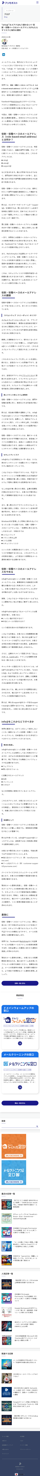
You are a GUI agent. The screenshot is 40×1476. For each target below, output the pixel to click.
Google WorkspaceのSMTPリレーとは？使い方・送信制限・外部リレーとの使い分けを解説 (26, 1310)
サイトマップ (5, 1453)
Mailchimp (15, 101)
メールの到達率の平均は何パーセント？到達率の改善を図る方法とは (25, 1361)
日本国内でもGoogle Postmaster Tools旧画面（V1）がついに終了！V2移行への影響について (25, 1230)
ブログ (21, 1440)
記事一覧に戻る (20, 983)
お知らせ (4, 1440)
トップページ (9, 10)
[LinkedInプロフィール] (4, 56)
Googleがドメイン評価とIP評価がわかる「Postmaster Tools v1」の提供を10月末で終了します (25, 1404)
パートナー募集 (24, 1445)
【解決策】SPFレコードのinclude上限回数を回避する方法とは (26, 1281)
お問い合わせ (5, 1449)
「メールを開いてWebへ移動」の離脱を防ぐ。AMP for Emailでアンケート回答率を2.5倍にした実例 (25, 1244)
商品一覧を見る (20, 1103)
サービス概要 (5, 1436)
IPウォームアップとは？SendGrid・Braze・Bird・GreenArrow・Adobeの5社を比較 (25, 1216)
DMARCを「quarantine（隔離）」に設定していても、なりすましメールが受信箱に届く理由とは (25, 1258)
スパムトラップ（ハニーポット (14, 320)
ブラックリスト (28, 375)
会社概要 (22, 1436)
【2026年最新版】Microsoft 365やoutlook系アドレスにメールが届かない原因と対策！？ (26, 1338)
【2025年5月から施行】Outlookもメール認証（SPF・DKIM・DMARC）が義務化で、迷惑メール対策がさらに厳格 (25, 1391)
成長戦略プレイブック (7, 1445)
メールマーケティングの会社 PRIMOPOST (10, 3)
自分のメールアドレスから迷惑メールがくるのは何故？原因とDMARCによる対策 (26, 1324)
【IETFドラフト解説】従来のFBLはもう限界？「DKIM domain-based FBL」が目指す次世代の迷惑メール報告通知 (25, 1203)
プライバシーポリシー (25, 1449)
